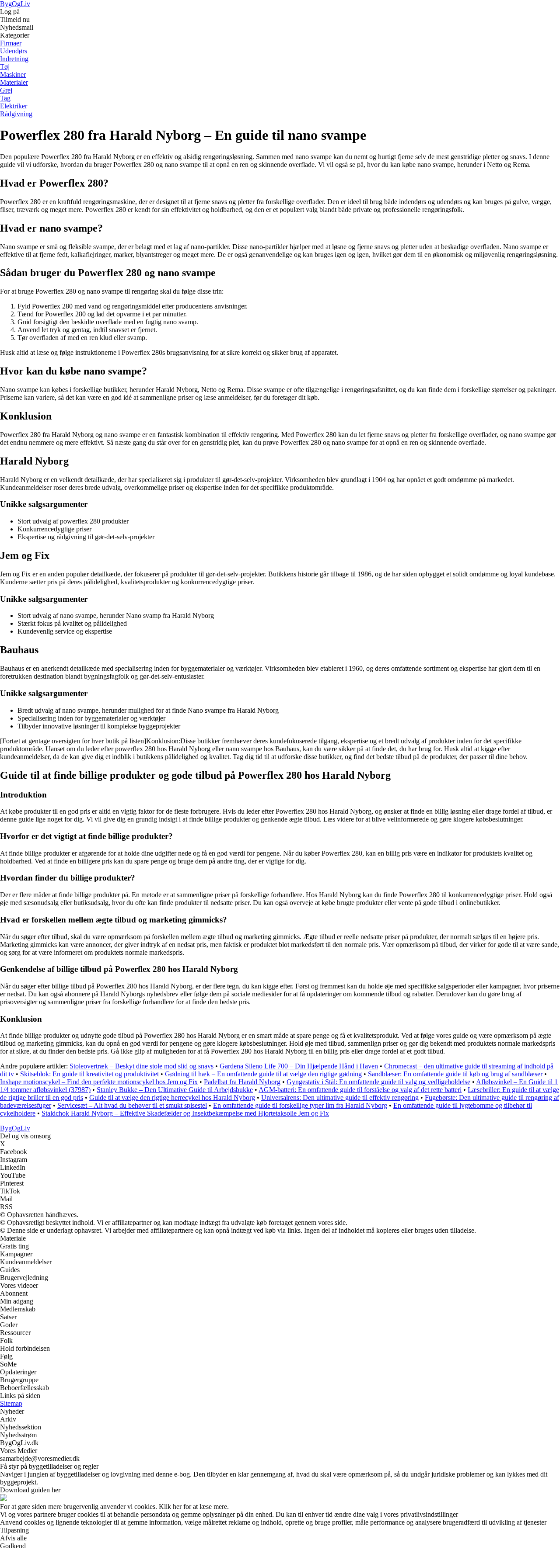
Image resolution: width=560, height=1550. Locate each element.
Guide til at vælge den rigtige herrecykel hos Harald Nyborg (172, 1097)
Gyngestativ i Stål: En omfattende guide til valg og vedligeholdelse (378, 1081)
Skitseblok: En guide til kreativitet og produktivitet (89, 1074)
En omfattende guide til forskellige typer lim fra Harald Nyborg (300, 1105)
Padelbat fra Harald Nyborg (242, 1081)
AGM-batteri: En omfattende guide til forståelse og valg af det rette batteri (360, 1089)
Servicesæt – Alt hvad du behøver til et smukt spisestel (132, 1105)
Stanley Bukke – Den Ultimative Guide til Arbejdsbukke (175, 1089)
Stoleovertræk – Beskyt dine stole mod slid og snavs (142, 1066)
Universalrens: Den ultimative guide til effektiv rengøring (340, 1097)
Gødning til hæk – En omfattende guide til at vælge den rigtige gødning (263, 1074)
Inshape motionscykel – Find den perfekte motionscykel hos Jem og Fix (99, 1081)
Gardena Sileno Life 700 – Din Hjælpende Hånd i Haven (299, 1066)
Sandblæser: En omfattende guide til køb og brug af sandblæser (455, 1074)
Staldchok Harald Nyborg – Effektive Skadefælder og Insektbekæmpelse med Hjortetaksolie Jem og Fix (185, 1113)
